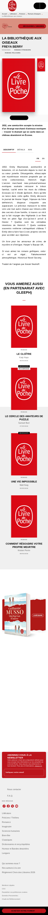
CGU (3, 889)
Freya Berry (12, 46)
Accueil (4, 14)
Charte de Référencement (11, 899)
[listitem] (4, 806)
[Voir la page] (24, 615)
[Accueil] (12, 6)
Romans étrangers (34, 14)
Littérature (13, 14)
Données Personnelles (10, 896)
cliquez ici (38, 766)
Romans (22, 14)
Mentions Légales (8, 885)
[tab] (9, 150)
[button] (32, 26)
